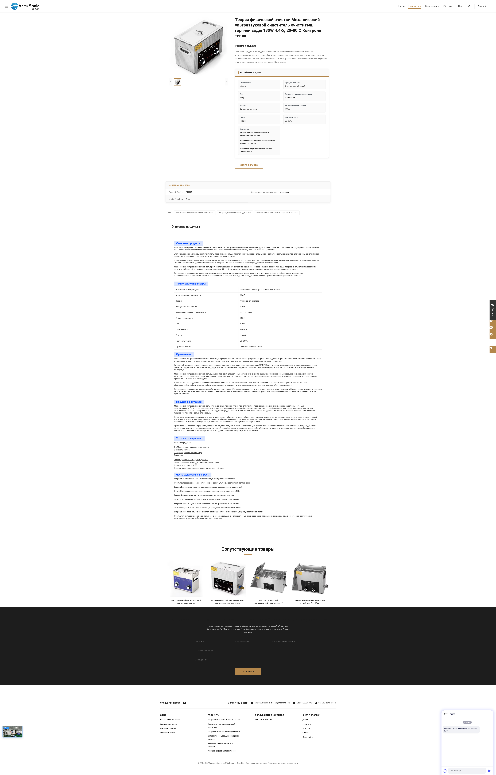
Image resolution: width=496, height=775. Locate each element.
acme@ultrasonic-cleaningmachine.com (272, 703)
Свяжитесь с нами (167, 733)
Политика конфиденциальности (283, 763)
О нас (459, 6)
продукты (307, 724)
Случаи (305, 733)
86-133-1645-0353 (327, 703)
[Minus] (489, 714)
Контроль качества (168, 728)
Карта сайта (308, 737)
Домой (401, 6)
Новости (306, 728)
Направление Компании (170, 720)
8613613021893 (304, 703)
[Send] (489, 771)
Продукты (414, 6)
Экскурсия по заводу (169, 724)
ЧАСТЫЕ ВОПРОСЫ (263, 720)
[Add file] (445, 771)
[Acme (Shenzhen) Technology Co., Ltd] (25, 6)
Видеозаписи (432, 6)
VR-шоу (447, 6)
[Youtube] (184, 702)
